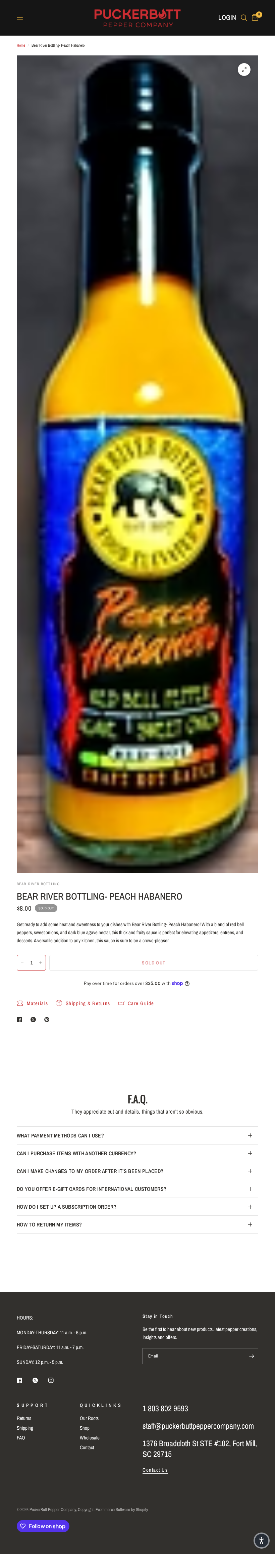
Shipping (25, 1427)
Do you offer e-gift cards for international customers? (91, 1189)
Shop (85, 1427)
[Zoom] (244, 69)
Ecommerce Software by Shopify (122, 1509)
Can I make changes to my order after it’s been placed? (90, 1171)
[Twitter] (40, 1380)
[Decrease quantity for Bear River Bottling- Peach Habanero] (22, 962)
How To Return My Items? (49, 1224)
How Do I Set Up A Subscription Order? (66, 1206)
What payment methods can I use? (60, 1135)
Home (21, 45)
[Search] (244, 17)
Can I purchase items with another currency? (76, 1153)
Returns (24, 1418)
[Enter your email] (251, 1356)
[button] (262, 1541)
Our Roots (89, 1418)
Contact (87, 1447)
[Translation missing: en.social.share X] (35, 1020)
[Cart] (254, 17)
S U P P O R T (32, 1405)
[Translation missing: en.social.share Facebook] (21, 1020)
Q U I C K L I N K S (100, 1405)
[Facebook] (24, 1380)
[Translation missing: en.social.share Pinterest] (48, 1020)
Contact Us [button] (155, 1470)
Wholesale (90, 1437)
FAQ (21, 1437)
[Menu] (20, 18)
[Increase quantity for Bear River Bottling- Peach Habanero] (41, 962)
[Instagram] (55, 1380)
